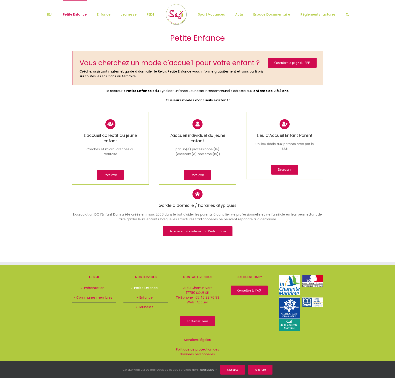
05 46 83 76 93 (207, 297)
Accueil (202, 302)
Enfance (146, 297)
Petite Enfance (146, 288)
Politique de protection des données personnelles (197, 351)
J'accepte (232, 370)
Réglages (207, 369)
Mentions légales (197, 340)
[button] (321, 14)
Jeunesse (146, 307)
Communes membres (94, 297)
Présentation (94, 288)
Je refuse (260, 370)
